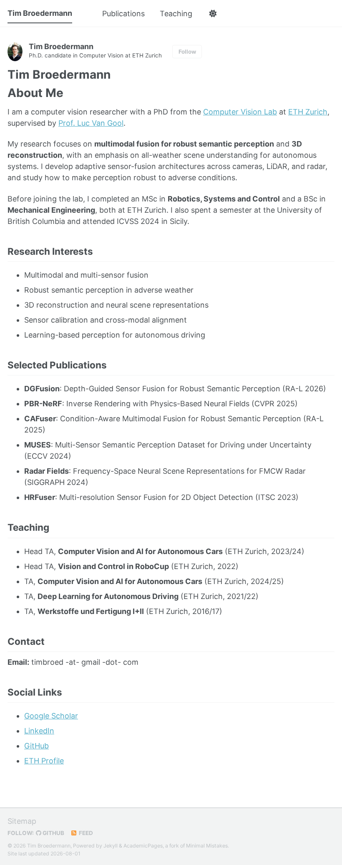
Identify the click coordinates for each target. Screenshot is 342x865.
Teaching (176, 13)
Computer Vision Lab (240, 111)
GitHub (36, 745)
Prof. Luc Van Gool (90, 123)
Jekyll (110, 846)
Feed (85, 833)
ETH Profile (44, 760)
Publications (123, 13)
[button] (212, 13)
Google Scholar (51, 715)
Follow (187, 51)
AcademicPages (143, 846)
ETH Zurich (307, 111)
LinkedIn (39, 730)
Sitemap (22, 821)
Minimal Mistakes (207, 846)
